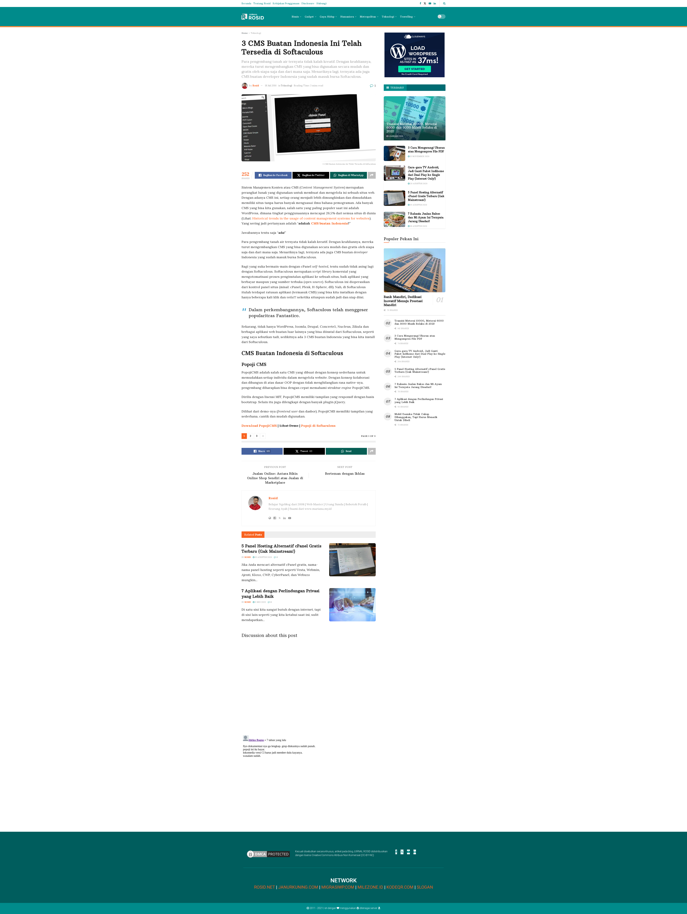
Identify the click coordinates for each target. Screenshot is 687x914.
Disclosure (307, 3)
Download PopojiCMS (259, 426)
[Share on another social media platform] (372, 175)
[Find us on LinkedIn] (435, 3)
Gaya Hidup (327, 16)
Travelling (406, 16)
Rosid (255, 85)
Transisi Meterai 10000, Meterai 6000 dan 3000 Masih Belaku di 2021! (411, 127)
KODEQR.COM (399, 887)
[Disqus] (309, 685)
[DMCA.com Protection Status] (268, 854)
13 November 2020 (419, 156)
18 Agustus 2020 (418, 226)
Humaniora (347, 16)
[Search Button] (444, 3)
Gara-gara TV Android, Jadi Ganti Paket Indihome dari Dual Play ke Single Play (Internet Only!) (419, 354)
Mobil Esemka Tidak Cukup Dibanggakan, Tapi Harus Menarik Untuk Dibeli (415, 417)
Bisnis (295, 16)
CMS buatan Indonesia (329, 223)
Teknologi (388, 16)
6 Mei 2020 (260, 602)
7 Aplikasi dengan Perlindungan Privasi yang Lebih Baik (418, 400)
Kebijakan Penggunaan (286, 3)
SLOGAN (425, 887)
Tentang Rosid (262, 3)
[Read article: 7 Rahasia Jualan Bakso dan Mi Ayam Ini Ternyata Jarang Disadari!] (394, 219)
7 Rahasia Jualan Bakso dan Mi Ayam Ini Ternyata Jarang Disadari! (426, 217)
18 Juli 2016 (271, 85)
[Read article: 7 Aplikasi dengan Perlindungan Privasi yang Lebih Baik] (352, 604)
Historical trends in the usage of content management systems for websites (311, 218)
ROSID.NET (264, 887)
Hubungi (321, 3)
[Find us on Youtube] (430, 3)
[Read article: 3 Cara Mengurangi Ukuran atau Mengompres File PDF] (394, 153)
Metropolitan (368, 16)
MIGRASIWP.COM (337, 887)
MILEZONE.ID (370, 887)
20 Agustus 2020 (418, 183)
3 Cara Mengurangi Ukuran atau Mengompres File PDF (414, 337)
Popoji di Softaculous (318, 426)
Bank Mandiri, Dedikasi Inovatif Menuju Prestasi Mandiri (403, 301)
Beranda (246, 3)
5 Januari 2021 (395, 136)
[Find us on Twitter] (425, 3)
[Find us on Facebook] (420, 3)
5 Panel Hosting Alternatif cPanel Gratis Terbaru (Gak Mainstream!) (426, 196)
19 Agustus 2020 (263, 557)
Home (245, 33)
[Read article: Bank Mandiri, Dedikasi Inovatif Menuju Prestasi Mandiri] (414, 270)
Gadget (309, 16)
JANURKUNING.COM (298, 887)
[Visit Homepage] (253, 16)
